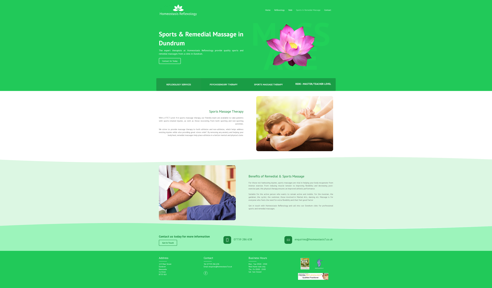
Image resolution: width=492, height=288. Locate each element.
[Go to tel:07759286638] (251, 240)
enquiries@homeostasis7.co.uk (220, 266)
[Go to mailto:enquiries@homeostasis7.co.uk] (308, 240)
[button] (170, 61)
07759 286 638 (213, 264)
